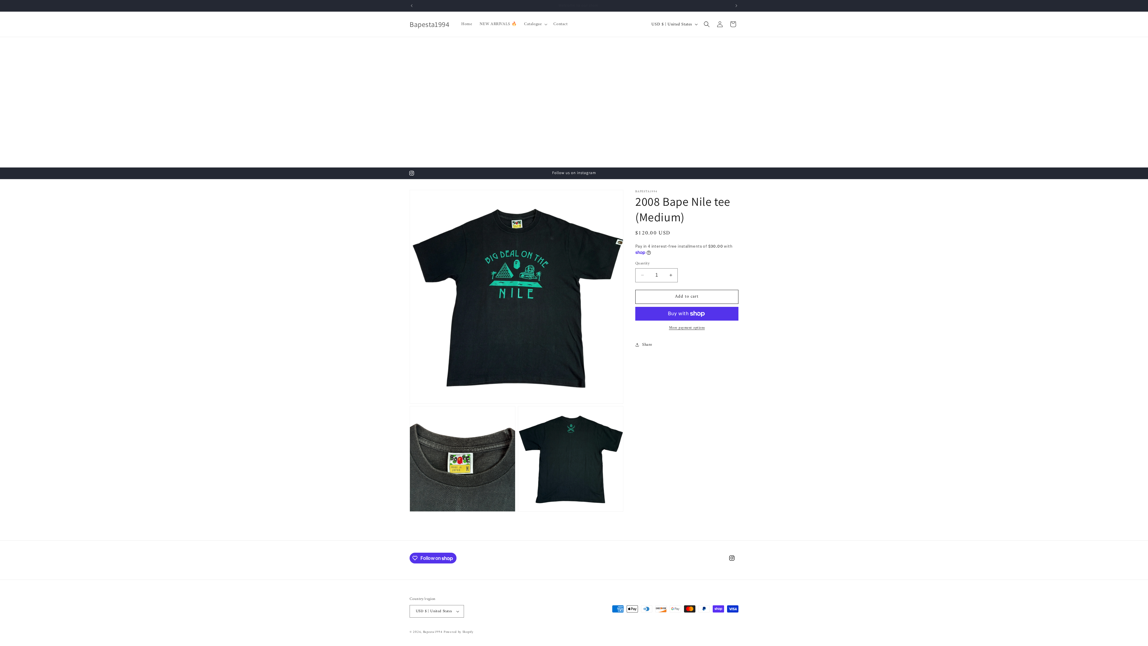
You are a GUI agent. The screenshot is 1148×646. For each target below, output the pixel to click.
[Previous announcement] (411, 5)
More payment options (687, 328)
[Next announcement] (736, 5)
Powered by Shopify (459, 632)
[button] (535, 24)
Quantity (642, 263)
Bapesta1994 (432, 632)
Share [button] (647, 344)
